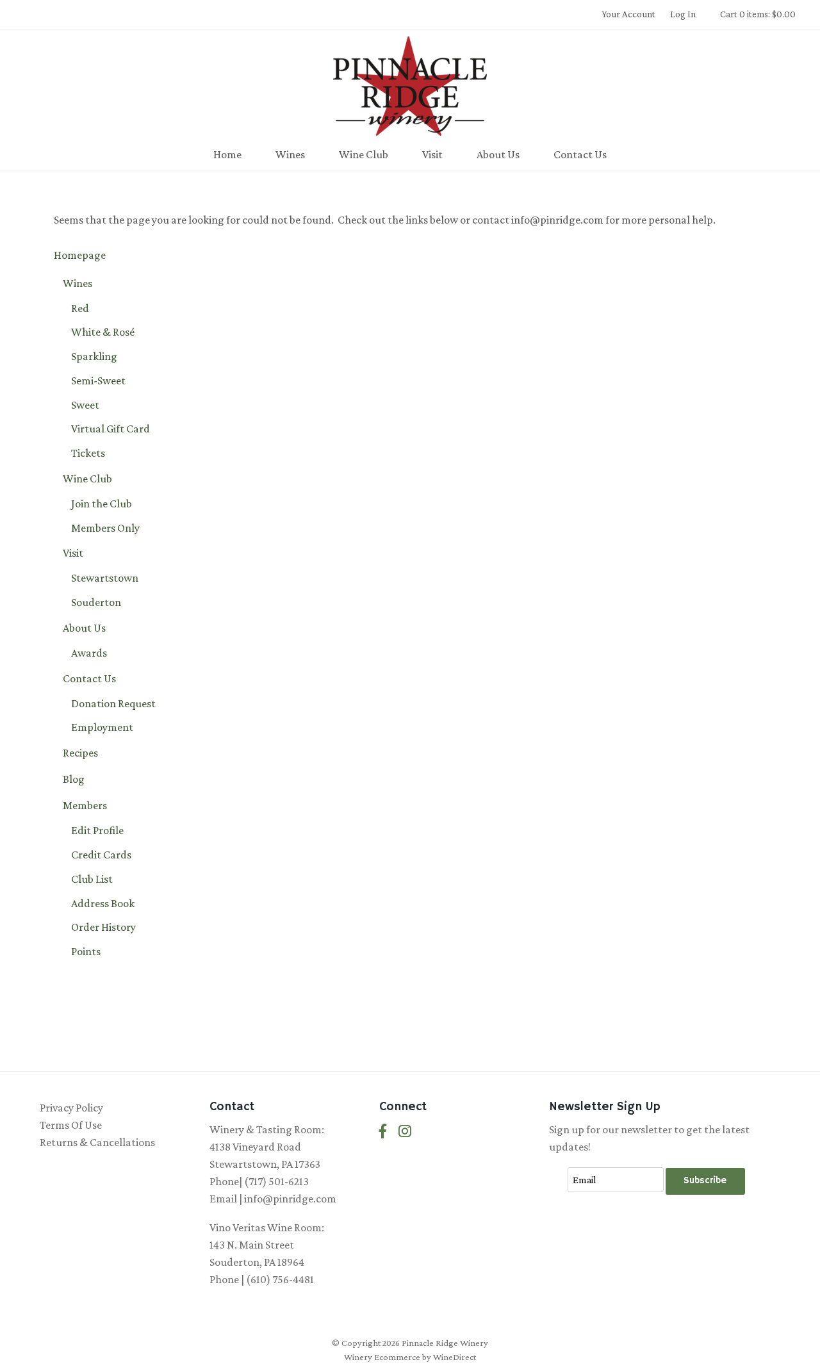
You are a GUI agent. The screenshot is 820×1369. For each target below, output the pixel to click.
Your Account (628, 14)
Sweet (85, 404)
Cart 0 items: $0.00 (758, 14)
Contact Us (580, 154)
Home (227, 154)
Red (80, 308)
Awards (89, 652)
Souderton (96, 602)
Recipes (80, 752)
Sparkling (94, 356)
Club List (92, 879)
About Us (498, 154)
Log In (683, 14)
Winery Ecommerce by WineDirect (410, 1357)
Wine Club (363, 154)
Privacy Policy (71, 1107)
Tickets (88, 453)
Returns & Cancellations (97, 1142)
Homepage (80, 255)
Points (86, 951)
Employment (102, 727)
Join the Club (101, 503)
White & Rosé (103, 331)
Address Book (103, 903)
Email (557, 1166)
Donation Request (113, 703)
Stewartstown (104, 577)
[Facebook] (383, 1132)
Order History (103, 927)
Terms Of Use (71, 1125)
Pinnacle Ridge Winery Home (410, 86)
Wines (290, 154)
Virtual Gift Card (110, 428)
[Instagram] (404, 1132)
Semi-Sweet (98, 380)
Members (85, 805)
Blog (74, 779)
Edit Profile (97, 830)
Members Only (105, 527)
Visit (432, 154)
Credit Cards (101, 854)
